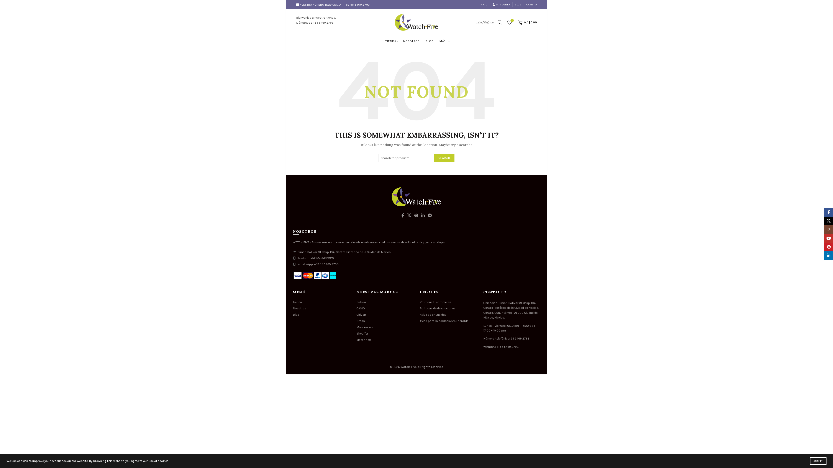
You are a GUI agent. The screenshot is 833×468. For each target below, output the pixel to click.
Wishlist (512, 20)
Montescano (365, 327)
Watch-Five (408, 367)
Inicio (484, 4)
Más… (443, 41)
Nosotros (411, 41)
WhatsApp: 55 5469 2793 (501, 347)
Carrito (531, 4)
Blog (518, 4)
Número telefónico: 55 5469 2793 (506, 338)
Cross (360, 321)
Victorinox (363, 340)
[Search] (500, 22)
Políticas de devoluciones (438, 308)
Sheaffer (362, 333)
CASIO (360, 308)
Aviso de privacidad (433, 315)
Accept (818, 461)
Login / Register (485, 22)
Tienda (390, 41)
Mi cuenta (503, 4)
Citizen (361, 315)
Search (444, 158)
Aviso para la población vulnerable (444, 321)
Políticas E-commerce (435, 302)
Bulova (361, 302)
